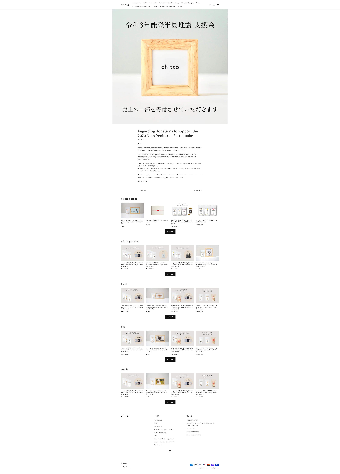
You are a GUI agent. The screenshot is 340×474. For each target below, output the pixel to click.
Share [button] (142, 144)
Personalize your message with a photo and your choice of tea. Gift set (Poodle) (157, 307)
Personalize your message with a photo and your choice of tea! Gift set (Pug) (157, 349)
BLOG (156, 423)
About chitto (158, 420)
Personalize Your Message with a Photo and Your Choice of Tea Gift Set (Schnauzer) (206, 264)
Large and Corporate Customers (164, 442)
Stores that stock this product (163, 439)
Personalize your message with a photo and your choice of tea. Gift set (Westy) (157, 392)
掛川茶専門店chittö (205, 468)
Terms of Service (192, 420)
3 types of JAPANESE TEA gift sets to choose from (157, 221)
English (125, 467)
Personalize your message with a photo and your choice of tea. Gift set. (132, 221)
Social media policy (193, 432)
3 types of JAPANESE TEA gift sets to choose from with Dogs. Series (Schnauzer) (132, 264)
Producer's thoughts (160, 432)
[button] (210, 5)
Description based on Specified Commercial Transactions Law (201, 424)
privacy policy (191, 428)
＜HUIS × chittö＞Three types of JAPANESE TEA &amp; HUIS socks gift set (181, 221)
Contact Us (157, 445)
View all (170, 231)
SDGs (155, 436)
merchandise (158, 426)
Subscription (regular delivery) (164, 429)
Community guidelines (194, 435)
